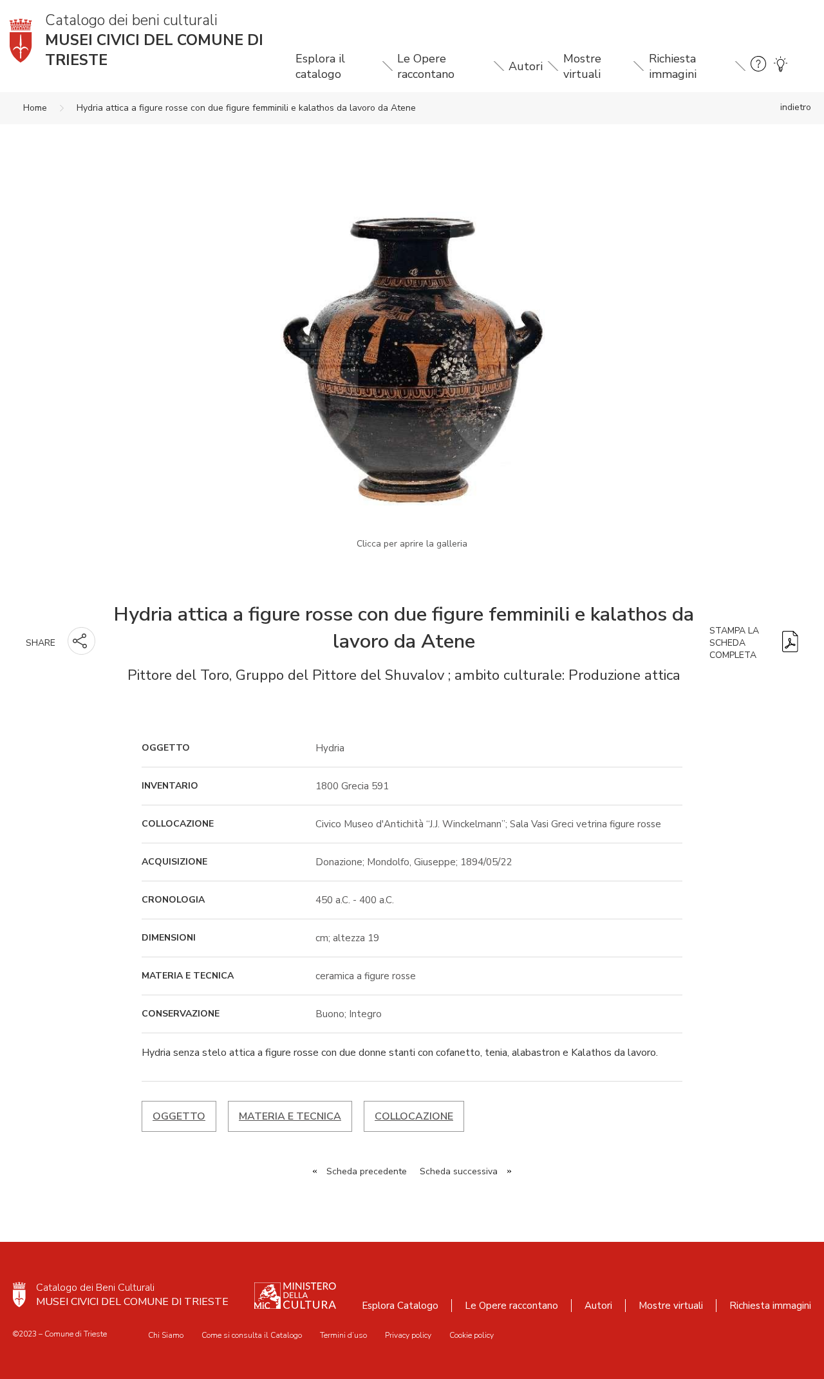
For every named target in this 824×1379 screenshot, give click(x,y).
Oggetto (179, 1116)
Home (35, 108)
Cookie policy (471, 1335)
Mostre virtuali (582, 66)
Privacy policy (408, 1335)
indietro (795, 107)
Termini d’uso (343, 1335)
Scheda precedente (366, 1171)
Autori (526, 66)
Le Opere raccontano (425, 66)
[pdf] (790, 643)
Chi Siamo (165, 1335)
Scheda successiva (459, 1171)
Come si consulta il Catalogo (251, 1335)
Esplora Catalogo (400, 1305)
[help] (758, 66)
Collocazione (414, 1116)
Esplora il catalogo (320, 66)
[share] (81, 641)
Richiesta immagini (673, 66)
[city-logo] (19, 1294)
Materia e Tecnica (290, 1116)
